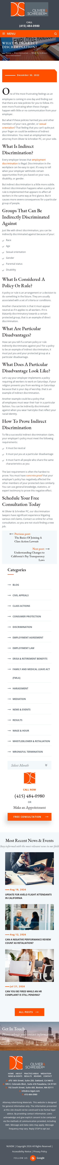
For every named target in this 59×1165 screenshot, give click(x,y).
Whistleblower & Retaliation (31, 741)
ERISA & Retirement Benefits (30, 658)
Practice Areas (31, 1073)
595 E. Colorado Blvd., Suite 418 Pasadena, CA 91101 (29, 1084)
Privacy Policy (40, 1151)
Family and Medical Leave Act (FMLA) (31, 673)
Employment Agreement (28, 637)
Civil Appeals (21, 595)
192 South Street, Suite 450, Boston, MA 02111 (29, 1087)
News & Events (22, 709)
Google (40, 1158)
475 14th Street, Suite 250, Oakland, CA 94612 (29, 1080)
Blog (16, 584)
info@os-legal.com (31, 1091)
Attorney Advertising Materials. (17, 1102)
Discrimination (22, 627)
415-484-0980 (30, 1094)
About (19, 1073)
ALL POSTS (26, 1012)
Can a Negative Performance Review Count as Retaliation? (28, 941)
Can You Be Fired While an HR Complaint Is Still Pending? (23, 993)
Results (17, 720)
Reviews (37, 1076)
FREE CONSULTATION (27, 816)
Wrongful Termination (28, 751)
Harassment (20, 688)
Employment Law (23, 648)
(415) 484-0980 (29, 26)
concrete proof (34, 475)
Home (11, 1073)
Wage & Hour (21, 730)
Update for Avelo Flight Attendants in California (28, 896)
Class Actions (21, 606)
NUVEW (10, 1146)
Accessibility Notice (21, 1151)
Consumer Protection (27, 616)
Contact (47, 1076)
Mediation (19, 699)
